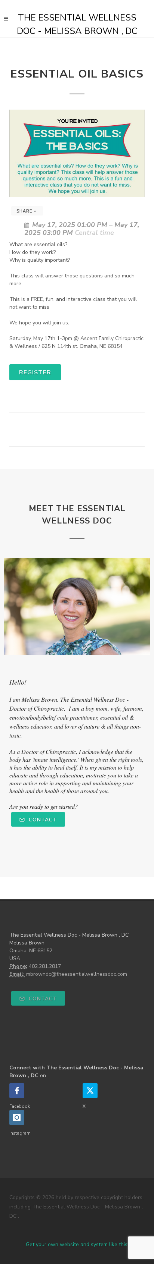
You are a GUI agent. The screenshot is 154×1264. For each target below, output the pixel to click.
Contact (42, 819)
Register (35, 372)
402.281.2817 (45, 966)
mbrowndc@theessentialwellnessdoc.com (76, 974)
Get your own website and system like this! (77, 1244)
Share (25, 211)
